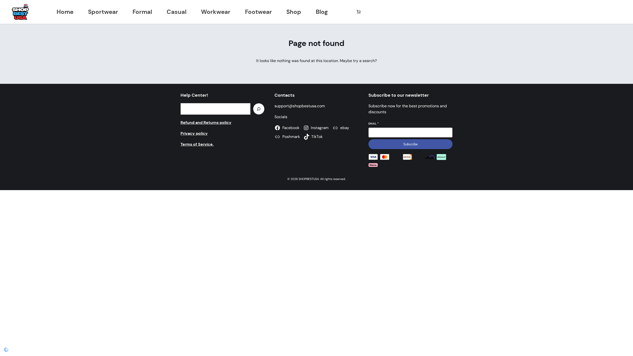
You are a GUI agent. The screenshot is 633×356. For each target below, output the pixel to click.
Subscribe (410, 144)
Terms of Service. (197, 144)
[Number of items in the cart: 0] (358, 12)
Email (373, 123)
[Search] (259, 109)
